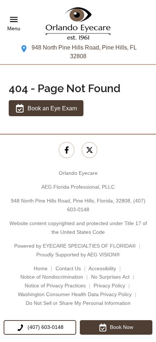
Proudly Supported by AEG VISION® (78, 255)
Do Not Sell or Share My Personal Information (78, 303)
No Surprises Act (110, 277)
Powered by (75, 246)
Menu (13, 28)
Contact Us (68, 268)
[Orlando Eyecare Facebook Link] (66, 150)
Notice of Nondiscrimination (51, 277)
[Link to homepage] (78, 23)
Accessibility (102, 268)
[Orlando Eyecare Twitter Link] (89, 150)
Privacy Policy (109, 285)
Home (41, 268)
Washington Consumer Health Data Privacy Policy (75, 294)
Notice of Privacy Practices (55, 285)
